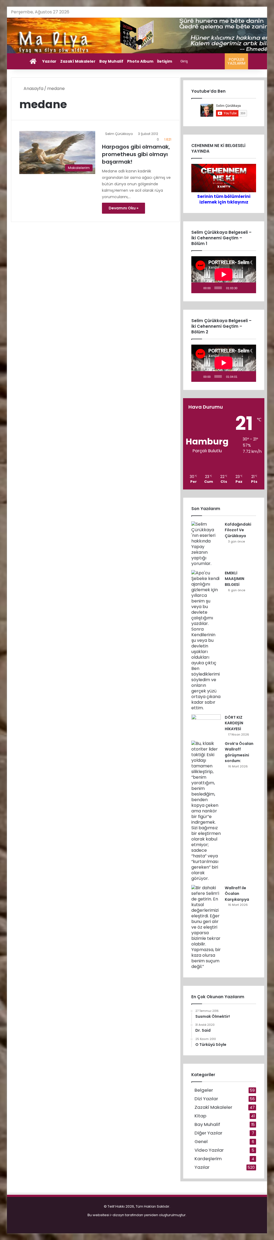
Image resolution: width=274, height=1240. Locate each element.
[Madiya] (137, 35)
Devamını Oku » (123, 208)
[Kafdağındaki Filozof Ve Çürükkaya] (206, 543)
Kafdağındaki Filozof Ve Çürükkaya (238, 530)
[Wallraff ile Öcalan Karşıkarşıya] (206, 927)
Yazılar (49, 61)
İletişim (164, 61)
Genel (201, 1141)
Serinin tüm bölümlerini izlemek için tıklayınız (223, 199)
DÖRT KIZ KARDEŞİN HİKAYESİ (234, 723)
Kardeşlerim (208, 1159)
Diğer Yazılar (208, 1133)
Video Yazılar (209, 1150)
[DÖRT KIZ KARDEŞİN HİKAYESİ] (206, 724)
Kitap (200, 1116)
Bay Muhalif (111, 61)
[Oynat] (198, 288)
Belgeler (204, 1090)
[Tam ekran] (250, 288)
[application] (223, 274)
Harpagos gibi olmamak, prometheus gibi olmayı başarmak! (136, 154)
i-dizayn (117, 1215)
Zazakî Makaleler (78, 61)
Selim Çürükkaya (119, 133)
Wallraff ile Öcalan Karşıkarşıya (237, 893)
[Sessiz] (242, 288)
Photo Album (140, 61)
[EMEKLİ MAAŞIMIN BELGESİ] (206, 640)
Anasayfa (32, 88)
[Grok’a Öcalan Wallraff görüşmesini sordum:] (206, 811)
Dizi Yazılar (206, 1099)
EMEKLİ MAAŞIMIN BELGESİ (234, 578)
